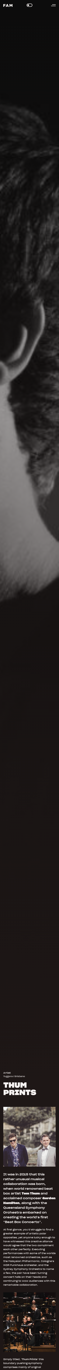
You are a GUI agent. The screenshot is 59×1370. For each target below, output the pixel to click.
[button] (53, 6)
